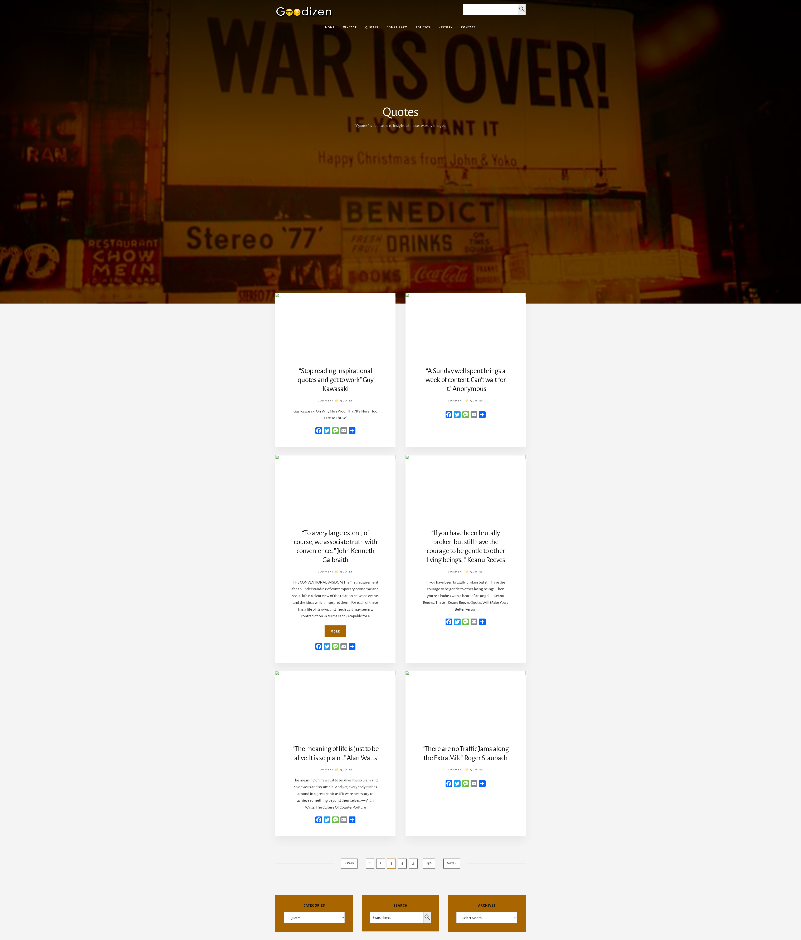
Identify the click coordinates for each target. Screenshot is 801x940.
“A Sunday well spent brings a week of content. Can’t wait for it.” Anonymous (466, 379)
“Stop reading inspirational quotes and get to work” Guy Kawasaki (335, 379)
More (335, 631)
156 (430, 863)
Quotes (346, 400)
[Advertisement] (400, 160)
